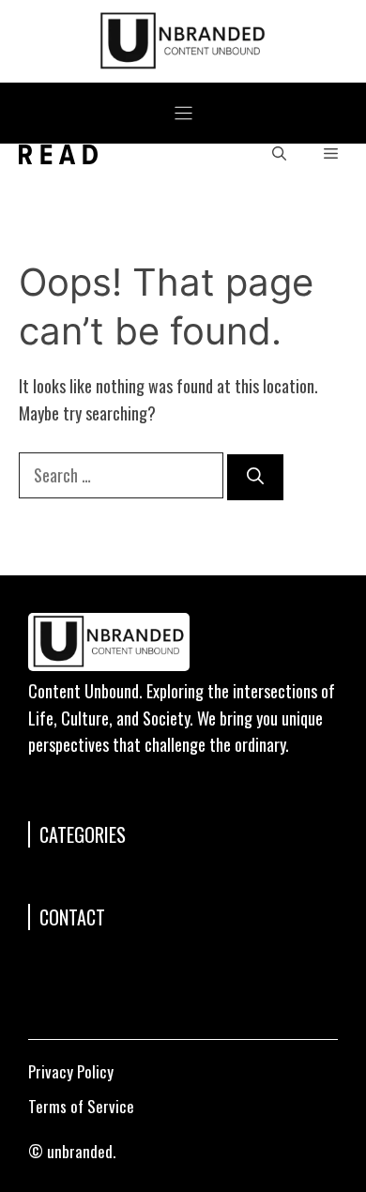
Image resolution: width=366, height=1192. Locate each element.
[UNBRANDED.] (58, 154)
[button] (279, 154)
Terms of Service (81, 1106)
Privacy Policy (71, 1071)
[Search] (255, 477)
